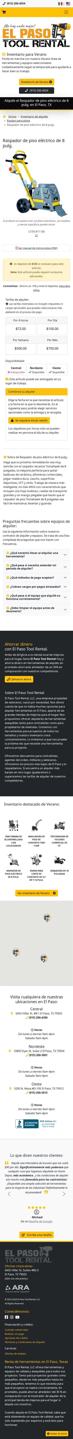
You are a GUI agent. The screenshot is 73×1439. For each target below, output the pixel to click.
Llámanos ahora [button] (20, 679)
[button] (16, 952)
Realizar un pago (14, 1333)
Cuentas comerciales (16, 1329)
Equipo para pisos (18, 121)
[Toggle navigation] (66, 12)
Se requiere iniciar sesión (31, 420)
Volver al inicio (58, 1433)
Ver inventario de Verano (33, 893)
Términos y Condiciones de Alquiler (25, 1342)
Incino (12, 116)
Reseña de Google (40, 1221)
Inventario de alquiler (34, 116)
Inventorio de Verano (35, 82)
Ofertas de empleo (15, 1353)
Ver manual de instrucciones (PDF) (38, 248)
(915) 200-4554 (38, 90)
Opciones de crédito (16, 1338)
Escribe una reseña (38, 1235)
